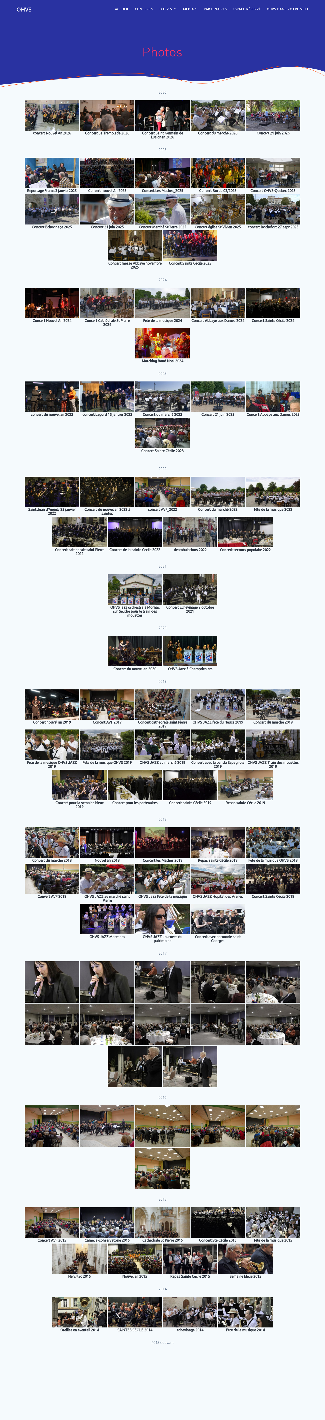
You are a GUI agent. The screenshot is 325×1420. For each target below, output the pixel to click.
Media (188, 9)
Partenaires (215, 9)
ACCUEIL (122, 9)
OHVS (24, 9)
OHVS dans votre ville (288, 9)
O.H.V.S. (166, 9)
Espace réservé (247, 9)
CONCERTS (144, 9)
